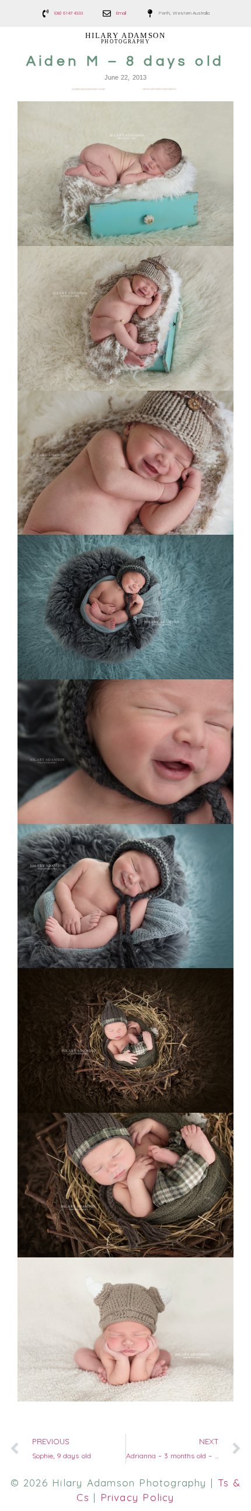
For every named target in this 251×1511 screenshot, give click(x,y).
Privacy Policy (137, 1497)
